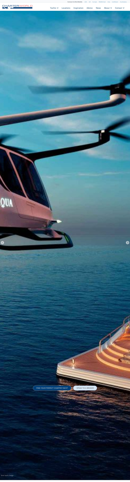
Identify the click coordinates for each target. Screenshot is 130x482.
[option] (65, 241)
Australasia (123, 2)
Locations (66, 8)
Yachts (53, 8)
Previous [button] (2, 242)
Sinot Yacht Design (7, 475)
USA (85, 2)
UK (90, 2)
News (98, 8)
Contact (118, 8)
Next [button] (127, 242)
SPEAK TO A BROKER (85, 388)
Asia (109, 2)
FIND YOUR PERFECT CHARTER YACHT (52, 388)
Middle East (102, 2)
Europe (95, 2)
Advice (90, 8)
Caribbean (115, 2)
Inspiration (78, 8)
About (107, 8)
